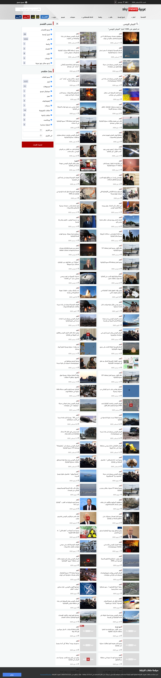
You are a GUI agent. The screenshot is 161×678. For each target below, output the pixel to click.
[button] (26, 17)
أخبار (134, 17)
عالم (111, 17)
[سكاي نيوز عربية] (134, 9)
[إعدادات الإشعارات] (37, 17)
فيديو (63, 17)
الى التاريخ (49, 135)
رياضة (100, 17)
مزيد (54, 17)
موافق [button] (12, 674)
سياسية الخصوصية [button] (46, 674)
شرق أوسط (121, 17)
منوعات (72, 17)
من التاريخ (49, 130)
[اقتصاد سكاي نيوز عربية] (44, 17)
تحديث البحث (37, 144)
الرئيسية (143, 17)
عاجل (33, 17)
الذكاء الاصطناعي (88, 17)
